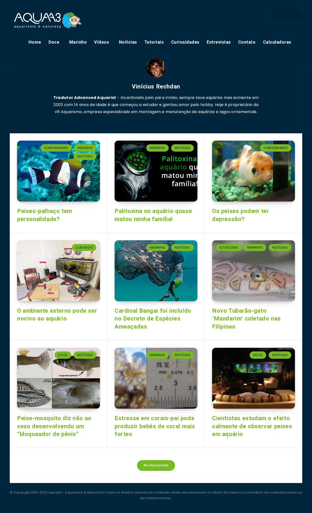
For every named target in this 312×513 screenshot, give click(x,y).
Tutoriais (154, 42)
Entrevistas (219, 42)
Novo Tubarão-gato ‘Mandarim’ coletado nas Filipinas (246, 318)
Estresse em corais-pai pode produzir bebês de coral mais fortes (155, 426)
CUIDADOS (84, 247)
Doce (54, 42)
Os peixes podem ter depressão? (240, 215)
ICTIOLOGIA (229, 247)
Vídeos (101, 42)
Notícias (128, 42)
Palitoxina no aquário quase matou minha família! (153, 215)
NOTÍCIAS (85, 156)
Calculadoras (277, 42)
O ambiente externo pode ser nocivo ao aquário (57, 314)
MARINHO (85, 147)
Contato (247, 42)
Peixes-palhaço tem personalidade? (44, 215)
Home (35, 42)
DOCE (63, 355)
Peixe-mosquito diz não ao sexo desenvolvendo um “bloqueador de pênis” (54, 426)
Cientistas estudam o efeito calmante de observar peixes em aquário (252, 426)
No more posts (156, 465)
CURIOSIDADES (56, 147)
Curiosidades (185, 42)
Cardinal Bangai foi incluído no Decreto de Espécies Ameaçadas (153, 318)
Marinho (78, 42)
